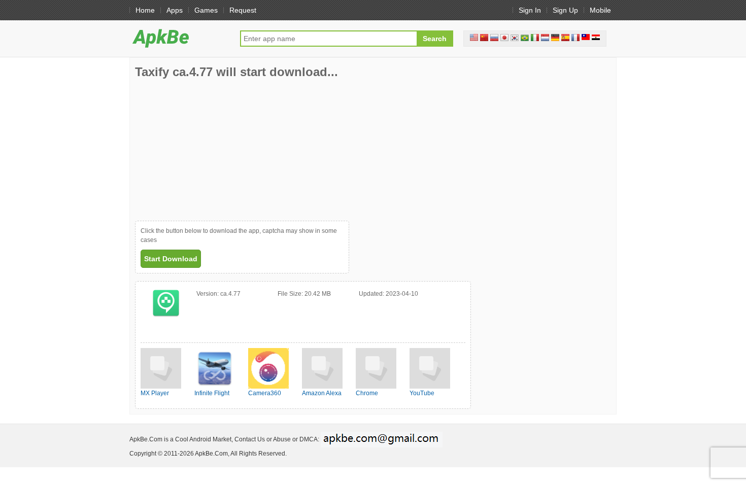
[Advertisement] (211, 149)
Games (206, 10)
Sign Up (565, 10)
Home (145, 10)
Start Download (170, 259)
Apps (174, 10)
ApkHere (179, 38)
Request (242, 10)
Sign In (530, 10)
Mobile (600, 10)
